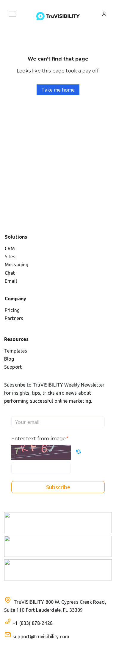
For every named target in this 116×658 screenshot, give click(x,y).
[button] (12, 14)
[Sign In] (104, 14)
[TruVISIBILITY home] (58, 16)
